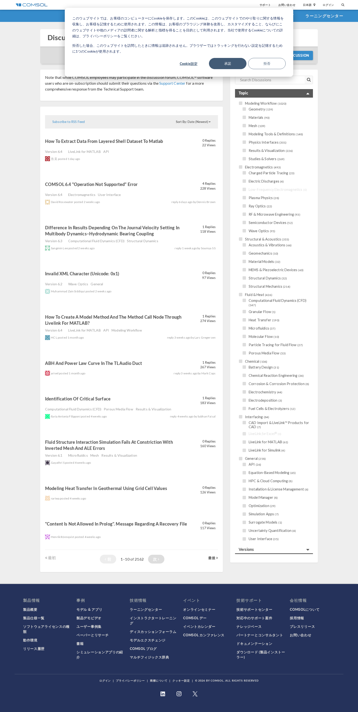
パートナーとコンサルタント (259, 634)
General (97, 284)
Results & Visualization (153, 409)
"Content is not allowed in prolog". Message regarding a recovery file (116, 524)
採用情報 (297, 617)
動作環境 (30, 640)
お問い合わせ (287, 5)
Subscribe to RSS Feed (68, 122)
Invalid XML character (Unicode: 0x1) (82, 273)
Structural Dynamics (142, 241)
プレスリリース (302, 626)
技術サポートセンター (254, 609)
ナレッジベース (249, 626)
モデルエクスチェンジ (148, 640)
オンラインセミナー (199, 609)
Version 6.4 (54, 151)
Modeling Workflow (127, 330)
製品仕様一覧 (34, 617)
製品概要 (30, 609)
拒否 (267, 63)
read (171, 141)
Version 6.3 (54, 241)
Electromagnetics (81, 195)
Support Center (172, 83)
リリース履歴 (34, 648)
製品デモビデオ (89, 617)
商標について (158, 680)
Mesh (94, 455)
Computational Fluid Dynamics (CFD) (96, 241)
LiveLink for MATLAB (84, 151)
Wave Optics (78, 284)
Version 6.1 (54, 455)
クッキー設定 (181, 680)
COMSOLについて (305, 609)
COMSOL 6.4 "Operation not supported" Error (91, 184)
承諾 (227, 63)
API (106, 151)
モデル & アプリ (89, 609)
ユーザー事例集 (89, 626)
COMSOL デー (195, 617)
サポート (265, 5)
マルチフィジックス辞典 (149, 657)
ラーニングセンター (324, 15)
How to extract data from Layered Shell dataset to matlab (104, 141)
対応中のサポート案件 (254, 617)
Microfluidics (78, 455)
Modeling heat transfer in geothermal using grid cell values (106, 488)
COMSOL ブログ (143, 648)
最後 (212, 557)
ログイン (328, 5)
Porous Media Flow (118, 409)
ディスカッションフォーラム (153, 631)
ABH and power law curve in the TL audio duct (93, 363)
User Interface (109, 195)
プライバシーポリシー (130, 680)
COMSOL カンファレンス (204, 634)
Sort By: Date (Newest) (192, 122)
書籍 (80, 643)
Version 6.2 (54, 284)
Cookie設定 (189, 63)
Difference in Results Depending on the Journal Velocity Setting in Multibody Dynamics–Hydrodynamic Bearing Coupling (112, 230)
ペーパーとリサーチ (92, 634)
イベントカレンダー (199, 626)
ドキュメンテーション (254, 643)
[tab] (274, 93)
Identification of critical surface (78, 399)
